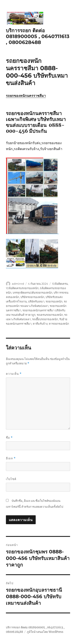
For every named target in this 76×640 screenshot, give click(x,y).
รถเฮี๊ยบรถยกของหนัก (45, 319)
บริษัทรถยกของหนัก (32, 297)
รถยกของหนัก (54, 301)
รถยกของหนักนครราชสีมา (26, 95)
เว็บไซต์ (11, 479)
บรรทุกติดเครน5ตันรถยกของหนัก (32, 292)
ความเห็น (14, 374)
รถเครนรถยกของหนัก (50, 314)
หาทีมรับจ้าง (40, 323)
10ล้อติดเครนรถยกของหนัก (22, 288)
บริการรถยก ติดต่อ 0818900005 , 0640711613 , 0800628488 (37, 36)
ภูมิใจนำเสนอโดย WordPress (45, 632)
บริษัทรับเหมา (36, 301)
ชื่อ (9, 437)
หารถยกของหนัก (59, 323)
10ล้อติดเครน (60, 283)
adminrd (18, 283)
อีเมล (11, 458)
